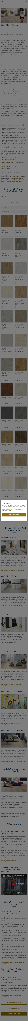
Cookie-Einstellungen (14, 517)
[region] (14, 510)
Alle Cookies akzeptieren (14, 514)
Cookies (9, 510)
